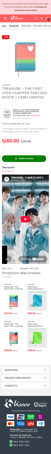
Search (36, 18)
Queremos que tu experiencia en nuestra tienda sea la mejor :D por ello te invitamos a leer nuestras (25, 7)
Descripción (8, 167)
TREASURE (14, 26)
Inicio (4, 26)
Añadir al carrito (25, 158)
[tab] (8, 168)
